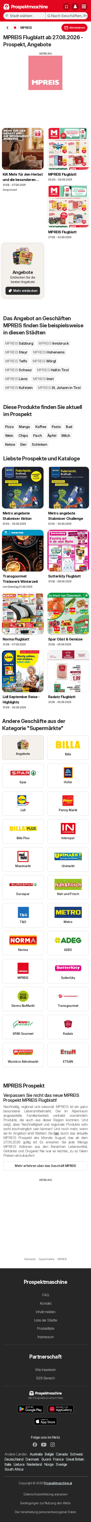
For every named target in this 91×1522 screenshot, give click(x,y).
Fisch (37, 435)
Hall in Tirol (52, 370)
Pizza (9, 426)
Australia (36, 1454)
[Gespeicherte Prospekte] (66, 6)
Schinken (39, 444)
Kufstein (18, 387)
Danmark (32, 1459)
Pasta (56, 426)
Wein (9, 435)
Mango (24, 426)
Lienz (16, 379)
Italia (7, 1464)
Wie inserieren (45, 1369)
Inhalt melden (45, 1312)
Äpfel (51, 435)
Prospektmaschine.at (58, 1483)
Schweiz (76, 1454)
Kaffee (40, 426)
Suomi (46, 1459)
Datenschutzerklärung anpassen (45, 1494)
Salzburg (19, 343)
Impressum (45, 1337)
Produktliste (45, 1328)
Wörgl (44, 361)
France (58, 1459)
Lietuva (18, 1464)
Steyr (16, 352)
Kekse (10, 444)
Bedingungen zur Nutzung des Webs (45, 1503)
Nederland (34, 1464)
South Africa (13, 1469)
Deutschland (13, 1459)
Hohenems (48, 352)
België (49, 1454)
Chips (23, 435)
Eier (23, 444)
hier (56, 1133)
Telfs (16, 361)
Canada (62, 1454)
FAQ (45, 1295)
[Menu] (84, 6)
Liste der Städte (45, 1320)
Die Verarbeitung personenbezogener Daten (45, 1512)
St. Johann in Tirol (59, 387)
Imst (43, 379)
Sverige (61, 1464)
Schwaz (18, 370)
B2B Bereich (45, 1378)
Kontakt (45, 1303)
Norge (48, 1464)
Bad (69, 426)
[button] (75, 6)
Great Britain (75, 1459)
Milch (65, 435)
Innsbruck (53, 343)
